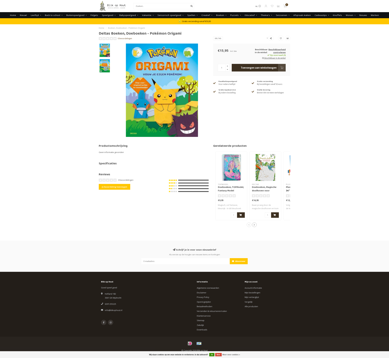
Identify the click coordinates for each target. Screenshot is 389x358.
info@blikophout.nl (113, 310)
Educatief (250, 15)
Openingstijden (204, 301)
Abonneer (240, 261)
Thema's (265, 15)
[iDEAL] (190, 343)
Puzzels (234, 15)
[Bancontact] (199, 343)
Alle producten (251, 306)
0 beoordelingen (125, 38)
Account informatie (253, 288)
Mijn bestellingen (252, 292)
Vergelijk (249, 301)
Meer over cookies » (231, 355)
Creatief (205, 15)
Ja (212, 355)
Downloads (202, 329)
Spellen (191, 15)
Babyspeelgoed (127, 15)
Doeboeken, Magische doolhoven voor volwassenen (264, 191)
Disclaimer (201, 292)
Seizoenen (281, 15)
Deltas (218, 38)
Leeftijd (35, 15)
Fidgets (94, 15)
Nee (218, 355)
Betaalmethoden (204, 306)
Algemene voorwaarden (208, 288)
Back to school (52, 15)
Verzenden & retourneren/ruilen (212, 311)
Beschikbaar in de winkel (275, 58)
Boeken (220, 15)
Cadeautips (321, 15)
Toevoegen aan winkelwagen (259, 67)
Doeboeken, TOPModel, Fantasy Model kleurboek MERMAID (231, 191)
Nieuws (363, 15)
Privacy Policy (203, 297)
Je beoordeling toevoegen (114, 186)
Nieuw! (23, 15)
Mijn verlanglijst (252, 297)
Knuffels (337, 15)
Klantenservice (204, 315)
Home (13, 15)
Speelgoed (107, 15)
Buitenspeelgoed (75, 15)
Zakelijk (200, 325)
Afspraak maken (302, 15)
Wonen (349, 15)
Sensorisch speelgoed (169, 15)
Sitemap (200, 320)
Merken (375, 15)
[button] (249, 224)
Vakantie (146, 15)
